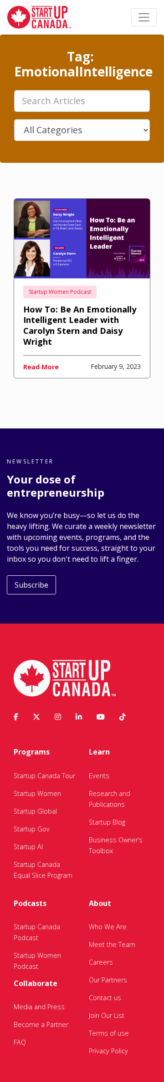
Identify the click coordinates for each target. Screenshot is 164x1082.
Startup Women (37, 793)
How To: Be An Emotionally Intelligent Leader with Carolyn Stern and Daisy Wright (79, 325)
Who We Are (108, 926)
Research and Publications (109, 799)
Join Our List (106, 1015)
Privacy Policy (108, 1051)
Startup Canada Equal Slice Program (43, 870)
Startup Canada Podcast (37, 932)
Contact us (105, 997)
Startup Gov (32, 829)
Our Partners (108, 980)
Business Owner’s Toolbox (116, 845)
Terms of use (109, 1033)
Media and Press (39, 1006)
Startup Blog (107, 822)
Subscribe (31, 585)
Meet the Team (112, 944)
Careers (101, 962)
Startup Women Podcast (60, 292)
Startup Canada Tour (44, 775)
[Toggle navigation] (144, 17)
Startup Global (35, 811)
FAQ (20, 1042)
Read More (41, 366)
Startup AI (28, 846)
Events (99, 775)
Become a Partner (41, 1024)
